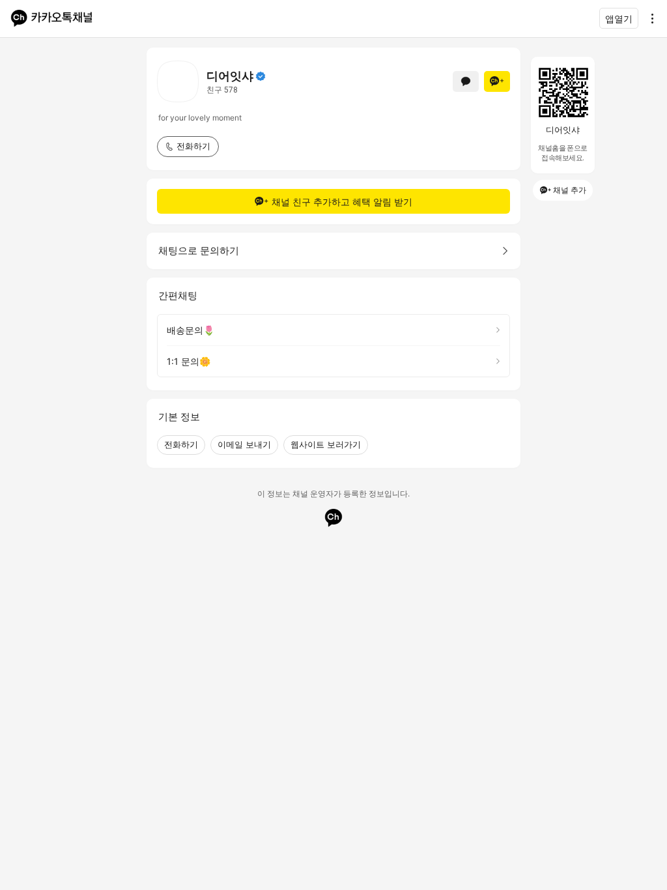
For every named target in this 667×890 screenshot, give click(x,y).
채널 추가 (569, 190)
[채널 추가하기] (497, 81)
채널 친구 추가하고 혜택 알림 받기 (342, 201)
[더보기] (649, 18)
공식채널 (260, 76)
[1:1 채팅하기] (466, 81)
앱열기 (618, 18)
